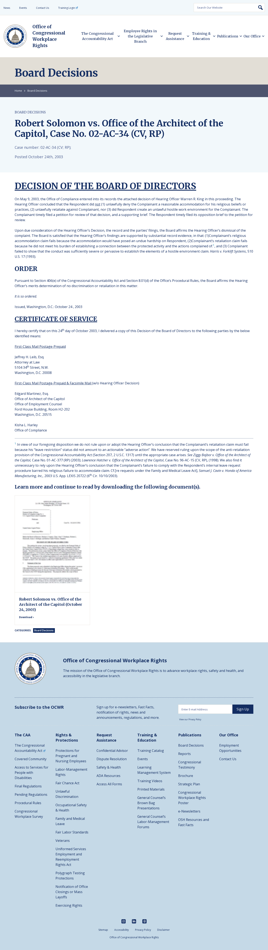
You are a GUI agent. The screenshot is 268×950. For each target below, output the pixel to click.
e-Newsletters (189, 811)
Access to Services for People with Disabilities (31, 772)
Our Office (252, 36)
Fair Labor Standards (71, 832)
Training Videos (149, 781)
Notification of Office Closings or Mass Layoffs (71, 891)
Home (18, 90)
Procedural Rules (28, 803)
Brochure (185, 775)
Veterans (62, 840)
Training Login (66, 8)
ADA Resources (108, 775)
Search (260, 7)
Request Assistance (175, 36)
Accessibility (121, 930)
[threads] (144, 921)
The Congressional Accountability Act (97, 36)
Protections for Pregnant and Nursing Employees (70, 755)
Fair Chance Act (67, 783)
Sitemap (103, 930)
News (7, 8)
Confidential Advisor (112, 750)
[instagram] (123, 921)
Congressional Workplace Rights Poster (192, 797)
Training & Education (201, 36)
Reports (184, 753)
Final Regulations (28, 786)
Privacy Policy (143, 930)
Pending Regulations (31, 794)
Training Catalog (150, 750)
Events (23, 8)
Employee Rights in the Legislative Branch (140, 36)
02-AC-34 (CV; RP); (55, 147)
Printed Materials (151, 789)
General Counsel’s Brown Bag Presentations (151, 802)
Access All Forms (109, 784)
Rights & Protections (66, 737)
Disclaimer (163, 930)
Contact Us (42, 8)
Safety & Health (109, 767)
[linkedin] (134, 921)
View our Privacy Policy (190, 719)
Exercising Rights (68, 905)
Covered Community (30, 759)
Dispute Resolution (112, 759)
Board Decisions (37, 90)
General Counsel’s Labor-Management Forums (153, 821)
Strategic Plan (189, 784)
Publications (227, 36)
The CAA (22, 734)
